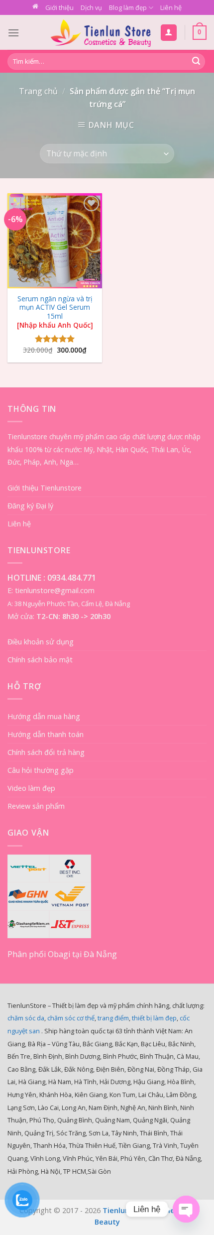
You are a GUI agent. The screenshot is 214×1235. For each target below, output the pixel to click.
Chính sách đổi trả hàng (46, 752)
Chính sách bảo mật (40, 659)
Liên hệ (171, 7)
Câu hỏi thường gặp (40, 770)
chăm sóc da (25, 1017)
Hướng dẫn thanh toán (45, 734)
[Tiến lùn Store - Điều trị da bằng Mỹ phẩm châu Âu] (100, 32)
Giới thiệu (59, 7)
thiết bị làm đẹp (154, 1017)
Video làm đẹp (31, 788)
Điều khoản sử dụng (40, 641)
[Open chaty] (186, 1209)
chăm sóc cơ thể (71, 1017)
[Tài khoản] (169, 32)
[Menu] (13, 32)
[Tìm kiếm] (196, 61)
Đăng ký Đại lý (30, 505)
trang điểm (113, 1017)
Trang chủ (38, 91)
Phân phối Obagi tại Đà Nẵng (62, 954)
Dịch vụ (91, 7)
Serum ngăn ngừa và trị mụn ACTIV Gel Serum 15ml (55, 312)
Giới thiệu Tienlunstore (44, 488)
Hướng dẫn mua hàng (43, 716)
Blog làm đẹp (128, 7)
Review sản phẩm (36, 806)
